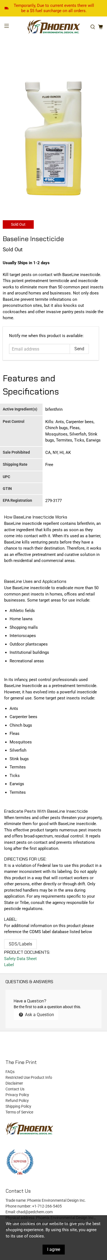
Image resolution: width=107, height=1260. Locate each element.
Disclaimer (14, 1083)
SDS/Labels (20, 944)
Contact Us (14, 1089)
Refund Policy (17, 1100)
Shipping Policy (18, 1106)
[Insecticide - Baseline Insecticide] (53, 139)
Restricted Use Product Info (28, 1077)
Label (9, 964)
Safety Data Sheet (20, 958)
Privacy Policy (17, 1095)
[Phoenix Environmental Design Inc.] (53, 27)
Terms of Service (19, 1112)
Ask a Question (39, 1014)
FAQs (10, 1071)
